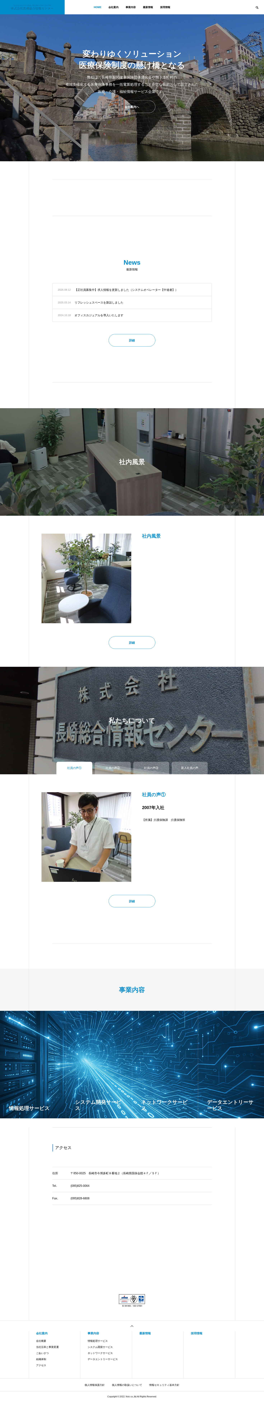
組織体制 (41, 1359)
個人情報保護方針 (95, 1385)
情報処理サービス (98, 1340)
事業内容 (131, 7)
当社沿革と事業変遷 (47, 1347)
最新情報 (148, 7)
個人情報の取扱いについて (127, 1385)
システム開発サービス (100, 1347)
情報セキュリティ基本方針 (164, 1385)
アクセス (41, 1365)
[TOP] (132, 1325)
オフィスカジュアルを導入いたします (99, 315)
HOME (97, 7)
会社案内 (113, 7)
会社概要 (41, 1340)
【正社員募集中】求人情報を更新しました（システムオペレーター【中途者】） (126, 289)
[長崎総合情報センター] (32, 7)
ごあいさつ (42, 1353)
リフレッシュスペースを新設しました (99, 302)
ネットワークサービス (100, 1353)
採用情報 (165, 7)
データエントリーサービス (103, 1359)
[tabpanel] (132, 80)
